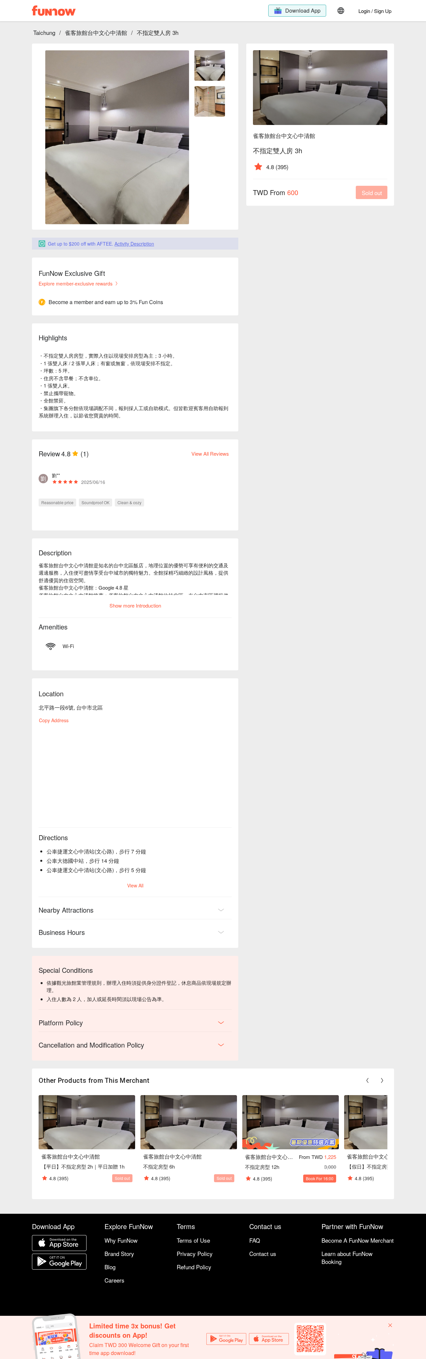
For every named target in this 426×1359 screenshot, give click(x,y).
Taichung (44, 32)
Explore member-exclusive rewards (75, 283)
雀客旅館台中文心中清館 (96, 32)
